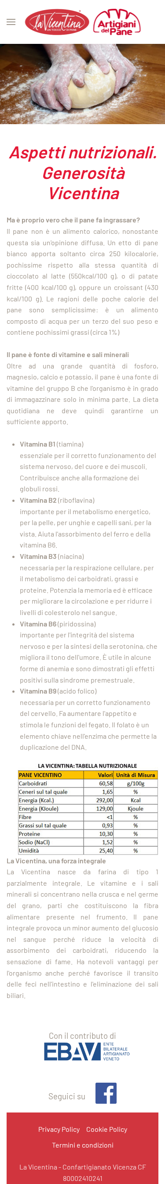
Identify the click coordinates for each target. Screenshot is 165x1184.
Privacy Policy (59, 1129)
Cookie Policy (106, 1129)
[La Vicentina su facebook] (102, 1096)
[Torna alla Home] (82, 22)
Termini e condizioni (83, 1145)
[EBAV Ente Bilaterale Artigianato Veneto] (82, 1055)
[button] (11, 22)
